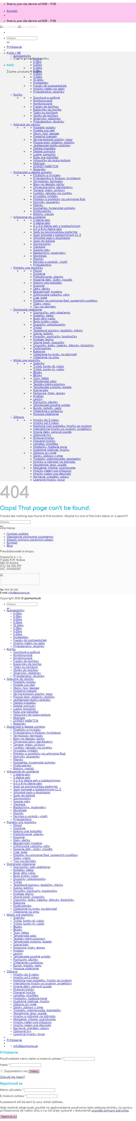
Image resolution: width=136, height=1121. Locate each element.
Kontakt (12, 11)
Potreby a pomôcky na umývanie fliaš (59, 199)
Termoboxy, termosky (48, 181)
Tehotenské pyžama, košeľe (52, 387)
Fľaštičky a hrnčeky (47, 175)
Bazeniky (39, 169)
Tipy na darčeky (44, 306)
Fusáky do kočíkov (46, 106)
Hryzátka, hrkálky (45, 196)
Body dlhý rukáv (44, 318)
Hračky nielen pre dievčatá (52, 473)
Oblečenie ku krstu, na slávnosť (55, 354)
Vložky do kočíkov (45, 115)
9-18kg (37, 70)
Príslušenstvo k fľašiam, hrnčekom (57, 178)
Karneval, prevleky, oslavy (51, 476)
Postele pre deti (44, 130)
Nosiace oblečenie (46, 414)
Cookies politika (17, 533)
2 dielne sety (41, 220)
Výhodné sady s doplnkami (51, 238)
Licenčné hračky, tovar (49, 479)
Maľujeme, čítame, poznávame (54, 467)
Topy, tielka (41, 378)
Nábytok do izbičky (26, 124)
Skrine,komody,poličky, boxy (52, 139)
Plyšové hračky (43, 438)
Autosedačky (22, 56)
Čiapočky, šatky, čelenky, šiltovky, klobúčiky (63, 345)
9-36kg (37, 76)
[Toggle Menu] (8, 53)
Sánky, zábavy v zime (48, 455)
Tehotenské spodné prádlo (51, 405)
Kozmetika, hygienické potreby (54, 208)
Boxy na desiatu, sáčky (48, 184)
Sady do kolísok (44, 241)
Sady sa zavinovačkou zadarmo (55, 232)
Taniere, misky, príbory (49, 190)
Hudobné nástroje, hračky (51, 449)
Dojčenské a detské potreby (32, 172)
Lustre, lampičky (44, 154)
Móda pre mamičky (26, 360)
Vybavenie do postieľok (29, 217)
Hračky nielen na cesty (49, 88)
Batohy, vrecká (43, 214)
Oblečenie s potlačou (48, 411)
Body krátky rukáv (45, 321)
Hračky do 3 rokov (46, 420)
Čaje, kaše (40, 297)
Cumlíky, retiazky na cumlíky (52, 193)
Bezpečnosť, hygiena (47, 291)
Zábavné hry (42, 435)
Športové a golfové (46, 97)
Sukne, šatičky (43, 333)
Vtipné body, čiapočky (48, 342)
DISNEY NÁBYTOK (45, 166)
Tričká (37, 327)
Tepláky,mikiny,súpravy (49, 384)
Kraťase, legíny (43, 339)
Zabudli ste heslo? (12, 1077)
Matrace (39, 163)
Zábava (18, 417)
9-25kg (37, 73)
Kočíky (17, 94)
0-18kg (37, 62)
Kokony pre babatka (47, 282)
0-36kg (37, 67)
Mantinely (40, 256)
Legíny (37, 399)
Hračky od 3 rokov (46, 423)
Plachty (38, 258)
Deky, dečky (41, 288)
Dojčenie (39, 273)
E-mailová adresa (13, 1096)
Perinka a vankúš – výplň (30, 816)
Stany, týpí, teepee (46, 133)
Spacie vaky (41, 250)
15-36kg (38, 79)
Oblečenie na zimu (46, 357)
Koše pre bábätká (45, 157)
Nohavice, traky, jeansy (49, 393)
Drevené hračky (44, 441)
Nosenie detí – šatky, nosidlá (32, 849)
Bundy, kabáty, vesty (47, 408)
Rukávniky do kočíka (47, 109)
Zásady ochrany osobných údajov (30, 539)
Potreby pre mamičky (28, 267)
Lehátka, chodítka (45, 444)
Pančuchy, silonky (45, 402)
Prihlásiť (34, 1071)
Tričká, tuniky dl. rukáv (48, 366)
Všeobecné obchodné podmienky (30, 536)
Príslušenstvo (42, 264)
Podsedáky (40, 82)
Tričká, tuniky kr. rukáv (48, 369)
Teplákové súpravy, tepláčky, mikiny (58, 330)
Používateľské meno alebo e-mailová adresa (31, 1058)
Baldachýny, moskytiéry (49, 253)
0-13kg (37, 59)
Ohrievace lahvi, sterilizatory (53, 187)
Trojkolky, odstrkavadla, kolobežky (57, 458)
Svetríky (38, 363)
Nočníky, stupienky (46, 202)
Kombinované (42, 100)
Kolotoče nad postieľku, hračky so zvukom (62, 426)
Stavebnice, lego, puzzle (50, 464)
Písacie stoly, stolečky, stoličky (53, 142)
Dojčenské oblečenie (27, 309)
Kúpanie (39, 285)
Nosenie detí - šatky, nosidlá (52, 279)
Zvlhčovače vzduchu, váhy (51, 294)
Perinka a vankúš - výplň (50, 261)
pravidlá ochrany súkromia (110, 1110)
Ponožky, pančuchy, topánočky (55, 336)
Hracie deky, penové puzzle (52, 432)
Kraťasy (38, 396)
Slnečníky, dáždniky (47, 118)
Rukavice (39, 351)
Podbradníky (42, 211)
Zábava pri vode (44, 452)
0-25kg (37, 65)
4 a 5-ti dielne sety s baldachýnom (56, 226)
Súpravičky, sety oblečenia (51, 312)
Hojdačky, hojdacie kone (50, 447)
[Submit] (8, 42)
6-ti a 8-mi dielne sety (47, 229)
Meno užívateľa (11, 1090)
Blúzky (37, 372)
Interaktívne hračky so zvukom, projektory (62, 429)
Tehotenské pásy (44, 381)
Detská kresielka (44, 148)
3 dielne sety (41, 223)
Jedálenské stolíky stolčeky (51, 145)
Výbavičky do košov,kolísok (51, 160)
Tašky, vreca (41, 303)
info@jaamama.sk (19, 593)
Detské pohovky (44, 151)
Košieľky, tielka (43, 315)
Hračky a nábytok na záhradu (54, 461)
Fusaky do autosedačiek (50, 85)
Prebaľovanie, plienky (48, 276)
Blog (10, 545)
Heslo (5, 1064)
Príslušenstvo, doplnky (48, 91)
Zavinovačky (42, 244)
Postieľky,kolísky (44, 127)
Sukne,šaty (40, 390)
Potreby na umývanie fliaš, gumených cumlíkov (65, 300)
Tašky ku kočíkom (45, 112)
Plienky (38, 205)
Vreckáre (39, 247)
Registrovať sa (8, 1116)
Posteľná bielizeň (45, 136)
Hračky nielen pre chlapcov (52, 470)
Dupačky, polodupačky (49, 324)
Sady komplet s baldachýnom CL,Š (57, 235)
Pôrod (37, 270)
